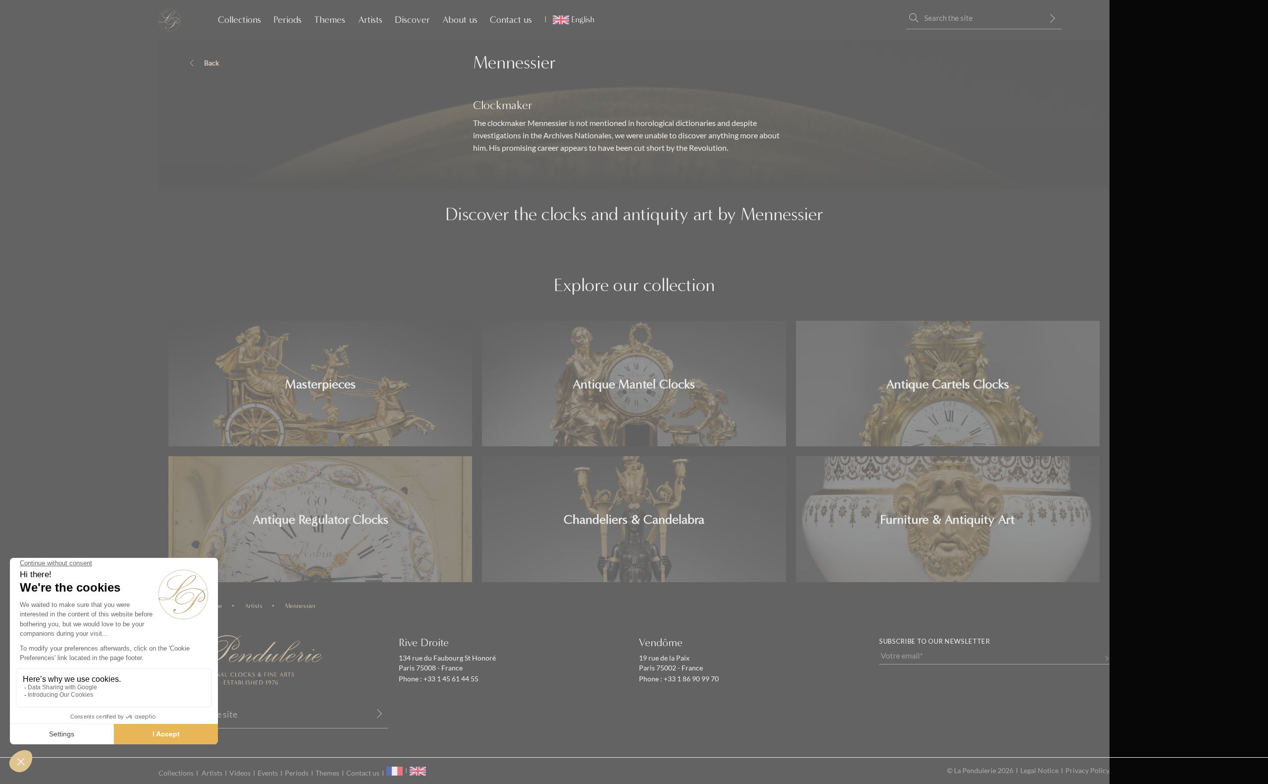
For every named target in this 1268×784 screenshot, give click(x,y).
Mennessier (300, 605)
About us (459, 19)
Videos (240, 773)
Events (268, 773)
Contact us (511, 19)
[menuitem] (569, 20)
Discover (412, 19)
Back (211, 63)
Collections (239, 19)
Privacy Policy (1087, 771)
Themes (329, 19)
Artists (370, 19)
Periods (287, 19)
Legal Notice (1039, 771)
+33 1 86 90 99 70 (690, 679)
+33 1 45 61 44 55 (450, 679)
